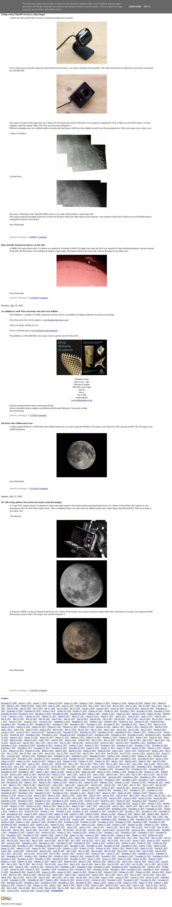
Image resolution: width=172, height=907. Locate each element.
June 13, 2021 (18, 829)
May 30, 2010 (144, 705)
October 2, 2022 (98, 843)
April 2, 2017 (57, 784)
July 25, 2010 (75, 708)
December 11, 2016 (146, 779)
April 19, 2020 (67, 816)
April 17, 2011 (147, 716)
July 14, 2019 (61, 808)
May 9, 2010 (106, 705)
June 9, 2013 (159, 740)
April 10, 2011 (133, 716)
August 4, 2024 (7, 866)
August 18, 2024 (37, 866)
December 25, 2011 (129, 724)
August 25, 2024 (52, 866)
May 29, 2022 (12, 840)
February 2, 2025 (95, 872)
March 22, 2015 (159, 761)
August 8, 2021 (108, 829)
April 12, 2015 (34, 763)
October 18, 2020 (38, 821)
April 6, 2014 (117, 750)
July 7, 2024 (125, 864)
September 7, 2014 (44, 755)
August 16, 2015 (98, 766)
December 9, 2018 (42, 803)
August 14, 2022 (153, 840)
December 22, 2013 (59, 748)
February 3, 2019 (154, 803)
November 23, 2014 (59, 758)
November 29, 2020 (123, 821)
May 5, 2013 (97, 740)
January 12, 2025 (49, 872)
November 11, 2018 (156, 800)
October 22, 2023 (77, 856)
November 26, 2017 (9, 792)
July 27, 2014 (125, 753)
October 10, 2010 (64, 711)
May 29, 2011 (44, 719)
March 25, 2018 (68, 795)
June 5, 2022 (25, 840)
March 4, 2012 (118, 726)
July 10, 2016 (31, 777)
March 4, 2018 (40, 795)
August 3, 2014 (138, 753)
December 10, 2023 (25, 858)
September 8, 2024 (84, 866)
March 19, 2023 (146, 848)
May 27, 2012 (96, 729)
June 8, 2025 (6, 877)
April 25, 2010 (81, 705)
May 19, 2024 (37, 864)
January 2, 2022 (47, 835)
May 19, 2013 (122, 740)
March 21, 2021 (44, 827)
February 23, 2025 (143, 872)
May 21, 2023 (96, 850)
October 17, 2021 (64, 832)
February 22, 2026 (40, 885)
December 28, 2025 (84, 882)
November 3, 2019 (63, 811)
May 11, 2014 (12, 753)
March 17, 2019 (63, 806)
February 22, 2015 (102, 761)
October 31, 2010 (111, 711)
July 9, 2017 (55, 787)
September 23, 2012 (106, 732)
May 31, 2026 (63, 887)
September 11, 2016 (148, 777)
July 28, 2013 (78, 742)
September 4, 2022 (29, 843)
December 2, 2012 (102, 734)
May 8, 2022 (144, 837)
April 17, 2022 (106, 837)
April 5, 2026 (125, 885)
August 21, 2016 (99, 777)
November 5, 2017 (120, 790)
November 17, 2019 (98, 811)
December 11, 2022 (94, 845)
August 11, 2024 (21, 866)
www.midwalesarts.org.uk (81, 400)
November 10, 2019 (80, 811)
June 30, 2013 (28, 742)
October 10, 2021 (48, 832)
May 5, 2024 (12, 864)
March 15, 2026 (82, 885)
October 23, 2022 (144, 843)
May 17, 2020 (119, 816)
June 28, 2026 (114, 887)
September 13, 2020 (126, 819)
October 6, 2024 (153, 866)
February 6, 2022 (123, 835)
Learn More (135, 6)
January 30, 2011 (154, 713)
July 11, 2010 (49, 708)
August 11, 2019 (88, 808)
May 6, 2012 (58, 729)
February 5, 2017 (106, 782)
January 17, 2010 (40, 703)
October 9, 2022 (113, 843)
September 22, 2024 (120, 866)
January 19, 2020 (61, 814)
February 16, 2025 (126, 872)
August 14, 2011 (15, 721)
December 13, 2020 (157, 821)
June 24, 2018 (53, 798)
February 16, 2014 (16, 750)
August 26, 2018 (160, 798)
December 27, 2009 (9, 703)
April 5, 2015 (20, 763)
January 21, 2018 (109, 792)
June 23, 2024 (100, 864)
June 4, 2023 (122, 850)
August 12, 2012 (7, 732)
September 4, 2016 (130, 777)
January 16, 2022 (76, 835)
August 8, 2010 (102, 708)
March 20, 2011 (92, 716)
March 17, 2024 (84, 861)
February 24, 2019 (33, 806)
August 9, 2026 (13, 890)
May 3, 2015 (73, 763)
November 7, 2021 (111, 832)
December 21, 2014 (128, 758)
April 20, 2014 (144, 750)
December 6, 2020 (140, 821)
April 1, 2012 (6, 729)
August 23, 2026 (42, 890)
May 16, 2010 (118, 705)
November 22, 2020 (105, 821)
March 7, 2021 (16, 827)
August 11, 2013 (91, 742)
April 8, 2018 (81, 795)
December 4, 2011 (77, 724)
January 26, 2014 (139, 748)
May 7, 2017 (123, 784)
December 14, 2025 (49, 882)
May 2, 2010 (94, 705)
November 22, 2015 (139, 769)
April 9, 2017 (70, 784)
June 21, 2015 (162, 763)
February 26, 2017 (155, 782)
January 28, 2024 (140, 858)
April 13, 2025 (70, 874)
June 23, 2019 (37, 808)
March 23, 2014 (89, 750)
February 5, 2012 (54, 726)
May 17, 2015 (99, 763)
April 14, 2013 (57, 740)
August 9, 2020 (78, 819)
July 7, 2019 (50, 808)
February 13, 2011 (16, 716)
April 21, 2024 (154, 861)
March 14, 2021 (29, 827)
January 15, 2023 (8, 848)
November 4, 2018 (139, 800)
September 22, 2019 (154, 808)
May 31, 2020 (145, 816)
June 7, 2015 (137, 763)
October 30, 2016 (44, 779)
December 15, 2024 (151, 869)
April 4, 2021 (72, 827)
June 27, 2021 (31, 829)
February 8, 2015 (70, 761)
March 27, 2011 (107, 716)
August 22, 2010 (132, 708)
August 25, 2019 (103, 808)
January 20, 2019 (123, 803)
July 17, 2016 (44, 777)
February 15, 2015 (85, 761)
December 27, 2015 (26, 771)
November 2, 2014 (8, 758)
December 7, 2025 (31, 882)
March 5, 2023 (118, 848)
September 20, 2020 (144, 819)
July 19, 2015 (43, 766)
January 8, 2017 (45, 782)
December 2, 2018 (26, 803)
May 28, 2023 (109, 850)
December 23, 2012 (153, 734)
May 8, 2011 (6, 719)
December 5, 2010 (26, 713)
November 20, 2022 (43, 845)
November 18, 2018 (9, 803)
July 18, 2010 (62, 708)
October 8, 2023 (45, 856)
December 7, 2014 (94, 758)
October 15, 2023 (61, 856)
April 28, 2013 (84, 740)
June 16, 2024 (87, 864)
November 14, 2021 (128, 832)
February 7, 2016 (119, 771)
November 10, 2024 (66, 869)
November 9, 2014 (25, 758)
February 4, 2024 (155, 858)
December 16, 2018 (59, 803)
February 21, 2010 (118, 703)
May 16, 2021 (137, 827)
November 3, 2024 (48, 869)
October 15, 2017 (73, 790)
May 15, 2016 (149, 774)
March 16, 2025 (15, 874)
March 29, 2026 (111, 885)
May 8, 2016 (137, 774)
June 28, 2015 (6, 766)
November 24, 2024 (101, 869)
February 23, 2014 (32, 750)
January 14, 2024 (109, 858)
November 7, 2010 (127, 711)
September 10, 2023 (146, 853)
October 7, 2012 (139, 732)
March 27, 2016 (58, 774)
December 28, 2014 (146, 758)
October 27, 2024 (33, 869)
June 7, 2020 (157, 816)
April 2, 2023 (6, 850)
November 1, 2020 (54, 821)
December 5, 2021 (14, 835)
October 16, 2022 (128, 843)
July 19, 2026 (139, 887)
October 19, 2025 (83, 879)
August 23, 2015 (113, 766)
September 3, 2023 (128, 853)
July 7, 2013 (41, 742)
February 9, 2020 (92, 814)
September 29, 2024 (137, 866)
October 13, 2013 (76, 745)
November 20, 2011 (43, 724)
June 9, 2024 (75, 864)
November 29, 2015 (157, 769)
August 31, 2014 (28, 755)
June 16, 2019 (24, 808)
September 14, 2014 (62, 755)
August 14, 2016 (84, 777)
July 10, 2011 (119, 719)
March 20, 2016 (44, 774)
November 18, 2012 (67, 734)
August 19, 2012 (22, 732)
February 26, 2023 (103, 848)
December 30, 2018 (77, 803)
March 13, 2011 (78, 716)
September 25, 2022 (82, 843)
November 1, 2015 (105, 769)
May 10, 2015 (86, 763)
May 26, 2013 (135, 740)
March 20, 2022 (51, 837)
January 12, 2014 (108, 748)
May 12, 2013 (109, 740)
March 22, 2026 (97, 885)
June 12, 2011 (69, 719)
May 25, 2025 (148, 874)
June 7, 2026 (76, 887)
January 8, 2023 (159, 845)
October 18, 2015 (74, 769)
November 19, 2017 (155, 790)
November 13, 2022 (25, 845)
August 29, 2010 (147, 708)
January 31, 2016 (104, 771)
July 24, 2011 (145, 719)
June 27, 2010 (25, 708)
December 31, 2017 (78, 792)
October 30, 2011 (158, 721)
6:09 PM (33, 237)
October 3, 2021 (33, 832)
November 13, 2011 (25, 724)
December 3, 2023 (8, 858)
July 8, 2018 (77, 798)
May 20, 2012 (83, 729)
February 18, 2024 (25, 861)
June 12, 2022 (37, 840)
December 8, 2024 (134, 869)
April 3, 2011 (120, 716)
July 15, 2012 (133, 729)
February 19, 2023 (86, 848)
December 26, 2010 (78, 713)
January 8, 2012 (159, 724)
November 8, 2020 (71, 821)
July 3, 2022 (75, 840)
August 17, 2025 (137, 877)
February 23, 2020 (124, 814)
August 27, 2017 (138, 787)
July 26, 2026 (152, 887)
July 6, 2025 (57, 877)
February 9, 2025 (110, 872)
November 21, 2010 (162, 711)
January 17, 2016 (73, 771)
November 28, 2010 (9, 713)
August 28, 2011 (45, 721)
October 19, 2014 (144, 755)
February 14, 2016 (135, 771)
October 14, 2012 (155, 732)
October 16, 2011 (126, 721)
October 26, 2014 (160, 755)
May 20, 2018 (159, 795)
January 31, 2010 (71, 703)
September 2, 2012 (53, 732)
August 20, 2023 (98, 853)
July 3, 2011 (108, 719)
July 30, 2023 (54, 853)
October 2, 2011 (96, 721)
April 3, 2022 (79, 837)
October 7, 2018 (76, 800)
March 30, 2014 (104, 750)
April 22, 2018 (108, 795)
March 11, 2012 (132, 726)
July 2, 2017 (44, 787)
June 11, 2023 (134, 850)
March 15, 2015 (144, 761)
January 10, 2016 (57, 771)
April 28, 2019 (131, 806)
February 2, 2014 (154, 748)
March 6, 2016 (16, 774)
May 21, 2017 (148, 784)
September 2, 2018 (8, 800)
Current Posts (57, 890)
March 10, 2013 (155, 737)
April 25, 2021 (112, 827)
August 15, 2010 (117, 708)
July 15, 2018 (89, 798)
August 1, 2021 (94, 829)
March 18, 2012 (146, 726)
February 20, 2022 (155, 835)
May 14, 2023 (84, 850)
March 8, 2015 (131, 761)
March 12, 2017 (15, 784)
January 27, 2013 (62, 737)
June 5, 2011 (57, 719)
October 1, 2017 (43, 790)
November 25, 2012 (85, 734)
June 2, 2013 (148, 740)
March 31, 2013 (30, 740)
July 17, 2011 (132, 719)
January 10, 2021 (57, 824)
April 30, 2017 (110, 784)
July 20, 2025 (81, 877)
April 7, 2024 (127, 861)
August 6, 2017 (93, 787)
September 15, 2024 (102, 866)
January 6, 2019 (93, 803)
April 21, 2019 (118, 806)
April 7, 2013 (44, 740)
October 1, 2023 (31, 856)
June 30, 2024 (113, 864)
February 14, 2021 (135, 824)
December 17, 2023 (43, 858)
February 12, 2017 (122, 782)
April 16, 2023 (32, 850)
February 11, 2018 (155, 792)
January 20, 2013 (47, 737)
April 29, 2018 (122, 795)
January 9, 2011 (108, 713)
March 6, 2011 (64, 716)
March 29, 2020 (27, 816)
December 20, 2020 (9, 824)
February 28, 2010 (135, 703)
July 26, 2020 (65, 819)
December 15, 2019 (149, 811)
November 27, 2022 (60, 845)
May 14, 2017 (135, 784)
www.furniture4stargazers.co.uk (55, 320)
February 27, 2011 (49, 716)
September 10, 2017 (155, 787)
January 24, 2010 (55, 703)
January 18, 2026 (130, 882)
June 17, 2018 (40, 798)
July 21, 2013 (65, 742)
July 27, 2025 (94, 877)
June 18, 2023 (147, 850)
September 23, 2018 (42, 800)
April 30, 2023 (59, 850)
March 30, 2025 (44, 874)
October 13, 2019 (16, 811)
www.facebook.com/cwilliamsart (44, 330)
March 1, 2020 (139, 814)
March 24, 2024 (99, 861)
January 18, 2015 (23, 761)
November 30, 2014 (77, 758)
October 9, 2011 (110, 721)
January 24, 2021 (88, 824)
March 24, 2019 (78, 806)
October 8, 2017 (57, 790)
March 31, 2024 (113, 861)
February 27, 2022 (8, 837)
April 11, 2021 (85, 827)
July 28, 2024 (162, 864)
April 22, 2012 (45, 729)
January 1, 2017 (30, 782)
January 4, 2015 (162, 758)
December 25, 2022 (129, 845)
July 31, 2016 (56, 777)
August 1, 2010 (88, 708)
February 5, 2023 (54, 848)
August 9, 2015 (83, 766)
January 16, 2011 (123, 713)
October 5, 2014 (113, 755)
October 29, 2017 (104, 790)
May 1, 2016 (125, 774)
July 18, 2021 (68, 829)
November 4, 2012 (33, 734)
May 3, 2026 (12, 887)
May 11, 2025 (122, 874)
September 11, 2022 (47, 843)
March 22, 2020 (13, 816)
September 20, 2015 (9, 769)
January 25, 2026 (145, 882)
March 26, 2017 (44, 784)
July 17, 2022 (100, 840)
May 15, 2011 (18, 719)
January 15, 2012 (8, 726)
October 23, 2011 (142, 721)
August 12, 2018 (129, 798)
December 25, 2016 (15, 782)
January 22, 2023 (23, 848)
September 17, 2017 (9, 790)
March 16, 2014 (75, 750)
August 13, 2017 (108, 787)
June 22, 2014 (75, 753)
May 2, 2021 (125, 827)
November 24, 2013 (160, 745)
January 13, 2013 (31, 737)
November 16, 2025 (148, 879)
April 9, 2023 (18, 850)
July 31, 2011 (157, 719)
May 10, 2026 (24, 887)
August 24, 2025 (152, 877)
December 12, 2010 (43, 713)
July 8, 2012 (122, 729)
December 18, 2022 (112, 845)
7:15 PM (33, 415)
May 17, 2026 (37, 887)
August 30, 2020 (93, 819)
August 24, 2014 (13, 755)
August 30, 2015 (128, 766)
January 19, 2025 (64, 872)
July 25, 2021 (81, 829)
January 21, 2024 (124, 858)
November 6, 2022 (8, 845)
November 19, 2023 (143, 856)
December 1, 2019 (132, 811)
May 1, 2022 (132, 837)
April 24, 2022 (120, 837)
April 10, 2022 (93, 837)
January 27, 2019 (139, 803)
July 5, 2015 (19, 766)
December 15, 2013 (42, 748)
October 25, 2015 (90, 769)
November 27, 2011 (60, 724)
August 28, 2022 (13, 843)
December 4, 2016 (129, 779)
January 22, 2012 (23, 726)
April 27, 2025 (97, 874)
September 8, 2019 (119, 808)
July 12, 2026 (127, 887)
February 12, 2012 (70, 726)
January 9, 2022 (61, 835)
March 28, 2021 (58, 827)
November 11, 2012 (50, 734)
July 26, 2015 (56, 766)
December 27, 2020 (26, 824)
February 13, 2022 (139, 835)
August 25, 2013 (122, 742)
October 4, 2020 (7, 821)
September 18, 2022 (64, 843)
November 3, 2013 (107, 745)
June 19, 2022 (50, 840)
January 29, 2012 (39, 726)
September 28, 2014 (97, 755)
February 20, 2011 (32, 716)
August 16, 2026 (27, 890)
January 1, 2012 (145, 724)
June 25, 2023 (160, 850)
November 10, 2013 (125, 745)
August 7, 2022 (139, 840)
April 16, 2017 (83, 784)
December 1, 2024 (117, 869)
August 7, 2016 (70, 777)
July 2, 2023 (6, 853)
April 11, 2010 (54, 705)
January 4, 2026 (99, 882)
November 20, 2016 (95, 779)
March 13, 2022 (37, 837)
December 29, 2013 (77, 748)
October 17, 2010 (80, 711)
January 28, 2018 (124, 792)
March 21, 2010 (13, 705)
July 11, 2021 (55, 829)
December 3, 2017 (26, 792)
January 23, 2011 (139, 713)
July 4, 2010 (38, 708)
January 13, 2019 (108, 803)
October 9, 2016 (13, 779)
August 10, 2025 (122, 877)
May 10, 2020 (106, 816)
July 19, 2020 (52, 819)
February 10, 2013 (93, 737)
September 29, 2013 (45, 745)
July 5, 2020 (28, 819)
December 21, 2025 (66, 882)
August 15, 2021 (123, 829)
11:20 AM (34, 297)
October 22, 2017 (89, 790)
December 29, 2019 (15, 814)
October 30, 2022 (160, 843)
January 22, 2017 (75, 782)
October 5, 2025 (51, 879)
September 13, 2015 (162, 766)
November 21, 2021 (146, 832)
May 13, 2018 (146, 795)
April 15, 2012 (32, 729)
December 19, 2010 (60, 713)
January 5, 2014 (93, 748)
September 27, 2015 (27, 769)
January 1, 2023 (145, 845)
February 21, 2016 (151, 771)
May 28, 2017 (161, 784)
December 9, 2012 (118, 734)
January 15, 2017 (60, 782)
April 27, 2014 (157, 750)
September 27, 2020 (162, 819)
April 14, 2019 (104, 806)
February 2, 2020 (76, 814)
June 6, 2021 (6, 829)
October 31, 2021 (95, 832)
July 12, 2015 (31, 766)
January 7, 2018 (94, 792)
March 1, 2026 (55, 885)
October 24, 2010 (95, 711)
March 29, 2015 (7, 763)
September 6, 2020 (108, 819)
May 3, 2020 (94, 816)
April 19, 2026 (152, 885)
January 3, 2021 (42, 824)
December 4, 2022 (77, 845)
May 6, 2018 (134, 795)
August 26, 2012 (38, 732)
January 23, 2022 (92, 835)
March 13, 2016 (29, 774)
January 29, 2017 (91, 782)
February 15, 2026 (23, 885)
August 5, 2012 (159, 729)
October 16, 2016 (29, 779)
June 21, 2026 (101, 887)
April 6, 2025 (57, 874)
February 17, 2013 (110, 737)
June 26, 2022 (63, 840)
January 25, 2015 (39, 761)
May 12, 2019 (156, 806)
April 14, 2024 (140, 861)
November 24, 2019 (115, 811)
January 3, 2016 (42, 771)
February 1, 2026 (161, 882)
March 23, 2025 (29, 874)
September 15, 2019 (136, 808)
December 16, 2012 (135, 734)
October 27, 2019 (47, 811)
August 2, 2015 (69, 766)
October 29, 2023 (92, 856)
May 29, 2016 (6, 777)
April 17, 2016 (98, 774)
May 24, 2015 (111, 763)
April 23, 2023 (45, 850)
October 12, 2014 (129, 755)
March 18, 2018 (53, 795)
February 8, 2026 (8, 885)
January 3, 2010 (25, 703)
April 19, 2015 (47, 763)
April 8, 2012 (18, 729)
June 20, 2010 (12, 708)
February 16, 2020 (108, 814)
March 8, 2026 (69, 885)
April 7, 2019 (91, 806)
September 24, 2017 (27, 790)
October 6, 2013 (60, 745)
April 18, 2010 (67, 705)
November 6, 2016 (60, 779)
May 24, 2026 (50, 887)
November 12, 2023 (125, 856)
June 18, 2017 (31, 787)
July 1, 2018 (66, 798)
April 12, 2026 (138, 885)
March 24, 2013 (16, 740)
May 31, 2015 (124, 763)
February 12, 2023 (70, 848)
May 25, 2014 (25, 753)
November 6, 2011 (8, 724)
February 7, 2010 (86, 703)
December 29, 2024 (18, 872)
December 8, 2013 (25, 748)
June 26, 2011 (95, 719)
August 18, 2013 (107, 742)
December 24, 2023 (60, 858)
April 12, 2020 (54, 816)
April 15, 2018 (95, 795)
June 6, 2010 (156, 705)
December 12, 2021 (31, 835)
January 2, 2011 (94, 713)
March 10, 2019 (49, 806)
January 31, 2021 (104, 824)
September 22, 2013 (27, 745)
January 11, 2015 (8, 761)
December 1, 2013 (8, 748)
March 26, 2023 (161, 848)
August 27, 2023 (113, 853)
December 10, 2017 (43, 792)
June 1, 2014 (38, 753)
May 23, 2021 (150, 827)
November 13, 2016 (77, 779)
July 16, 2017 (67, 787)
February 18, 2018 (8, 795)
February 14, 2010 (102, 703)
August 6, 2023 (68, 853)
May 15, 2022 (156, 837)
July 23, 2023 (42, 853)
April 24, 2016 (112, 774)
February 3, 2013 (77, 737)
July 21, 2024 (150, 864)
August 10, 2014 (153, 753)
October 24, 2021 (80, 832)
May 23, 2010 (131, 705)
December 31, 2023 (78, 858)
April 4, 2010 (41, 705)
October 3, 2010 (48, 711)
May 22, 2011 (31, 719)
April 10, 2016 (85, 774)
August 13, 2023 (82, 853)
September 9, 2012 (70, 732)
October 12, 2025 (67, 879)
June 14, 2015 (149, 763)
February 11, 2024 (8, 861)
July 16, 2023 (29, 853)
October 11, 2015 (58, 769)
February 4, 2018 (140, 792)
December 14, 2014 (111, 758)
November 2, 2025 (114, 879)
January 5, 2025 (33, 872)
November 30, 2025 (15, 882)
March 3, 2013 (141, 737)
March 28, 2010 (27, 705)
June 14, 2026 (88, 887)
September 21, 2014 (80, 755)
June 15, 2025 (18, 877)
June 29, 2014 (88, 753)
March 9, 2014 (61, 750)
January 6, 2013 (16, 737)
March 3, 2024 (56, 861)
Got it (147, 6)
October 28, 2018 (123, 800)
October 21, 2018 (107, 800)
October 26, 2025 (99, 879)
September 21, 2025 (18, 879)
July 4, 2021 (44, 829)
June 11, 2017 (18, 787)
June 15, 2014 (62, 753)
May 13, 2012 (70, 729)
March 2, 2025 (158, 872)
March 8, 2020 (153, 814)
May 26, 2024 (50, 864)
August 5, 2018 (115, 798)
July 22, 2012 (146, 729)
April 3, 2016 (72, 774)
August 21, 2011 (30, 721)
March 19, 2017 (29, 784)
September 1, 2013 (137, 742)
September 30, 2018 (60, 800)
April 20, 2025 (84, 874)
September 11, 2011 (62, 721)
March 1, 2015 (117, 761)
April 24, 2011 (160, 716)
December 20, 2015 (9, 771)
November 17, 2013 (142, 745)
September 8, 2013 (154, 742)
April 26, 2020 (81, 816)
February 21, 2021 (151, 824)
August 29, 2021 (153, 829)
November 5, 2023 (108, 856)
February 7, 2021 (119, 824)
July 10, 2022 (87, 840)
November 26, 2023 (160, 856)
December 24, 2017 (60, 792)
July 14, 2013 (52, 742)
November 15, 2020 (88, 821)
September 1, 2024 (67, 866)
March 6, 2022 (23, 837)
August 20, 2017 (123, 787)
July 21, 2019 (74, 808)
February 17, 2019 (17, 806)
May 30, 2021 (163, 827)
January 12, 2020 (46, 814)
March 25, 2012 (161, 726)
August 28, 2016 (114, 777)
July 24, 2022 (112, 840)
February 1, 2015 (54, 761)
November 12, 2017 (137, 790)
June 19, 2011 (82, 719)
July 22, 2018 (101, 798)
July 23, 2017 (80, 787)
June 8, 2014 (50, 753)
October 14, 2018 (92, 800)
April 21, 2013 (70, 740)
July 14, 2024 (137, 864)
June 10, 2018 (27, 798)
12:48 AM (34, 488)
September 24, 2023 (15, 856)
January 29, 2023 (39, 848)
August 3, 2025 (107, 877)
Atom (19, 903)
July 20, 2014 (112, 753)
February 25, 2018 (25, 795)
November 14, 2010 (144, 711)
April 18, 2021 (98, 827)
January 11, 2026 (115, 882)
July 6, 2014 (100, 753)
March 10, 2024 (70, 861)
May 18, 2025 (135, 874)
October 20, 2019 (32, 811)
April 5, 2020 (41, 816)
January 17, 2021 (73, 824)
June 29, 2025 (44, 877)
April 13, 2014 (130, 750)
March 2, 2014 (48, 750)
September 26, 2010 (33, 711)
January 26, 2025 (80, 872)
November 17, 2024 (83, 869)
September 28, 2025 (36, 879)
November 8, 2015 (122, 769)
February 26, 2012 (103, 726)
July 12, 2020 (39, 819)
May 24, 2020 (132, 816)
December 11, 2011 (94, 724)
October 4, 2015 (43, 769)
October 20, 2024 (17, 869)
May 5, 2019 (144, 806)
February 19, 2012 (86, 726)
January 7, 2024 (94, 858)
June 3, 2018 (15, 798)
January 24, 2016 (88, 771)
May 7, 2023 (71, 850)
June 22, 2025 (31, 877)
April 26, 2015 (61, 763)
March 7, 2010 (150, 703)
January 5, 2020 (30, 814)
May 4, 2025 (110, 874)
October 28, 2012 (17, 734)
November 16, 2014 (42, 758)
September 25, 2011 (80, 721)
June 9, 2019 (12, 808)
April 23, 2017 (96, 784)
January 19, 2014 (123, 748)
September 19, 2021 (17, 832)
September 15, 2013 (9, 745)
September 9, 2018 (25, 800)
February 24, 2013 (126, 737)
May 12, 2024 (24, 864)
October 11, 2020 (23, 821)
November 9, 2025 (131, 879)
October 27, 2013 (92, 745)
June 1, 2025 (161, 874)
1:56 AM (33, 690)
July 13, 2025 (68, 877)
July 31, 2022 (125, 840)
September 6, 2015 (144, 766)
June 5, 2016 (19, 777)
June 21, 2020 (15, 819)
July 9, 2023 (17, 853)
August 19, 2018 (145, 798)
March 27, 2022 (66, 837)
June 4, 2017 (6, 787)
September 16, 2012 (88, 732)
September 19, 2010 (15, 711)
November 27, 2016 (112, 779)
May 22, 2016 (162, 774)
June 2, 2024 (63, 864)
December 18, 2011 (112, 724)
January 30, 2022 (107, 835)
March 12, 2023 (132, 848)
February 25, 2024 (41, 861)
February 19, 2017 (139, 782)
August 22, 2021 (138, 829)
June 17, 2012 (109, 729)
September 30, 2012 (123, 732)
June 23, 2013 (15, 742)
